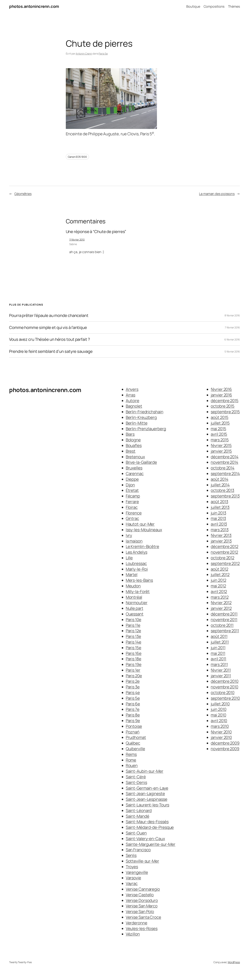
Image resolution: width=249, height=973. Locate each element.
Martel (131, 574)
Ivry (129, 535)
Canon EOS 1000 (77, 156)
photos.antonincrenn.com (34, 6)
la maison (134, 541)
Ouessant (134, 614)
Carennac (135, 473)
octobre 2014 (222, 468)
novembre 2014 (224, 462)
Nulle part (134, 608)
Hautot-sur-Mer (140, 524)
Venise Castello (140, 895)
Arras (130, 395)
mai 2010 (218, 715)
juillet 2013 (220, 507)
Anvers (132, 389)
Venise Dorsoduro (142, 900)
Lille (129, 558)
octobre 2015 (222, 406)
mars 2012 (219, 597)
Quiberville (135, 748)
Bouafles (134, 445)
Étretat (132, 490)
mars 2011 (219, 664)
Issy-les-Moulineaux (144, 529)
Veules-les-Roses (141, 928)
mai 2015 (218, 428)
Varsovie (133, 878)
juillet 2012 (220, 574)
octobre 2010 (222, 692)
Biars (130, 434)
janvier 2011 (221, 676)
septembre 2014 (225, 473)
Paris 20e (134, 676)
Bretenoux (135, 457)
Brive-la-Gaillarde (141, 462)
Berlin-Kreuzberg (141, 417)
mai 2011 (218, 653)
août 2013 (219, 501)
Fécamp (133, 496)
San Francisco (138, 849)
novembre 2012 (224, 552)
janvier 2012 (221, 608)
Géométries (23, 193)
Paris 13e (133, 636)
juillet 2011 (220, 642)
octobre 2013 (222, 490)
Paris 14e (133, 642)
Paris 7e (132, 709)
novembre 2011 (224, 619)
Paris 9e (133, 720)
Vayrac (132, 883)
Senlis (131, 855)
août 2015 (219, 417)
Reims (131, 754)
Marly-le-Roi (137, 569)
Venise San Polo (140, 911)
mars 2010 (220, 726)
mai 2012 (218, 586)
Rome (131, 760)
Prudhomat (136, 737)
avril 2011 (218, 659)
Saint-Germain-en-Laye (147, 788)
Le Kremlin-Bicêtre (142, 546)
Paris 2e (133, 681)
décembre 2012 (224, 546)
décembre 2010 (224, 681)
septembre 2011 (225, 630)
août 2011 (219, 636)
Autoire (132, 400)
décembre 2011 (224, 614)
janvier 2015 (221, 451)
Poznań (132, 732)
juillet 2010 (220, 704)
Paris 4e (133, 692)
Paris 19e (133, 664)
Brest (131, 451)
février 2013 (221, 535)
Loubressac (136, 563)
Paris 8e (133, 715)
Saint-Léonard (139, 810)
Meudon (133, 586)
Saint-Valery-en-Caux (145, 838)
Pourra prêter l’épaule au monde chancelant (48, 315)
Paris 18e (133, 659)
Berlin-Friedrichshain (144, 411)
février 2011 (221, 670)
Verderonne (136, 923)
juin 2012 (218, 580)
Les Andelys (136, 552)
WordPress (234, 962)
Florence (134, 513)
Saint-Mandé (137, 816)
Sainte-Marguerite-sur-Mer (151, 844)
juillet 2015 (220, 423)
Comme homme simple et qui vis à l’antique (48, 327)
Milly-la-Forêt (138, 591)
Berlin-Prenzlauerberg (146, 428)
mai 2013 (218, 518)
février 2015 (221, 445)
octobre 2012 (222, 558)
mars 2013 (219, 529)
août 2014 (219, 479)
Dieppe (132, 479)
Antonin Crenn (84, 53)
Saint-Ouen (136, 833)
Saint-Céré (136, 777)
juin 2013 (218, 513)
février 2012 (221, 602)
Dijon (130, 485)
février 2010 (221, 732)
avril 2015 (219, 434)
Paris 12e (133, 630)
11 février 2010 (77, 239)
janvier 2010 (221, 737)
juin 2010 (218, 709)
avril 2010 (219, 720)
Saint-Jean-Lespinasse (146, 799)
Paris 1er (133, 670)
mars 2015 (220, 440)
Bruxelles (134, 468)
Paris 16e (133, 653)
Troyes (132, 866)
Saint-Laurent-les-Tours (147, 805)
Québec (133, 743)
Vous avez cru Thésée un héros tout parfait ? (49, 339)
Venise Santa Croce (143, 917)
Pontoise (134, 726)
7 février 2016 (232, 327)
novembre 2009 (225, 748)
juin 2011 (218, 647)
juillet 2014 (220, 485)
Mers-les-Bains (139, 580)
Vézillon (133, 934)
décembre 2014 (224, 457)
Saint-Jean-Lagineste (145, 793)
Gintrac (132, 518)
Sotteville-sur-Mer (142, 861)
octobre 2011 (222, 625)
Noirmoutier (136, 602)
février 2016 (221, 389)
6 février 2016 (232, 339)
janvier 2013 (221, 541)
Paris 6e (133, 704)
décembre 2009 (225, 743)
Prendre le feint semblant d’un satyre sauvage (51, 351)
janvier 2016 (221, 395)
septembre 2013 (225, 496)
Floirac (132, 507)
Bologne (133, 440)
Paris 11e (133, 625)
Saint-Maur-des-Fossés (147, 821)
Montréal (134, 597)
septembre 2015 (225, 411)
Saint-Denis (136, 782)
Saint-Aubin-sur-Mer (144, 771)
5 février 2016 (232, 351)
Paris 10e (133, 619)
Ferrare (132, 501)
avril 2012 (219, 591)
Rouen (132, 765)
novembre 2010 (224, 687)
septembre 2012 (225, 563)
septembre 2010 (225, 698)
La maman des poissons (217, 193)
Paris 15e (133, 647)
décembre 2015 (224, 400)
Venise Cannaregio (143, 889)
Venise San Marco (141, 906)
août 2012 (219, 569)
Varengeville (137, 872)
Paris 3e (133, 687)
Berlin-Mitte (136, 423)
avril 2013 (219, 524)
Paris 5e (103, 53)
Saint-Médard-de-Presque (150, 827)
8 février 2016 (232, 315)
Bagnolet (134, 406)
